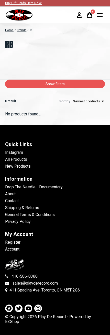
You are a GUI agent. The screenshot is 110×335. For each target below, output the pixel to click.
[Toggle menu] (100, 15)
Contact (12, 200)
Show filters (55, 84)
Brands (21, 30)
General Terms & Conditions (30, 214)
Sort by (65, 101)
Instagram (14, 152)
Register (12, 242)
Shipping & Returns (22, 207)
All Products (16, 159)
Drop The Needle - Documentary (34, 187)
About (10, 193)
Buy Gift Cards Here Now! (23, 3)
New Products (18, 166)
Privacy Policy (18, 221)
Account (12, 249)
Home (9, 30)
